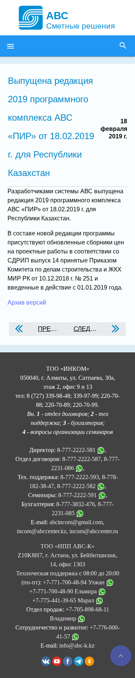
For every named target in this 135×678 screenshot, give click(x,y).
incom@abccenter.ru (93, 531)
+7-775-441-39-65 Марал (64, 600)
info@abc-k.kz (76, 645)
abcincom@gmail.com (76, 522)
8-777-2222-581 (76, 450)
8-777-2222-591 (77, 495)
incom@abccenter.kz (41, 531)
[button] (11, 46)
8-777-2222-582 (76, 486)
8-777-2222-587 (81, 459)
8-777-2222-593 (79, 477)
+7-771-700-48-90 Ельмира (63, 591)
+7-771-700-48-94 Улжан (74, 582)
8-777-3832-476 (75, 504)
